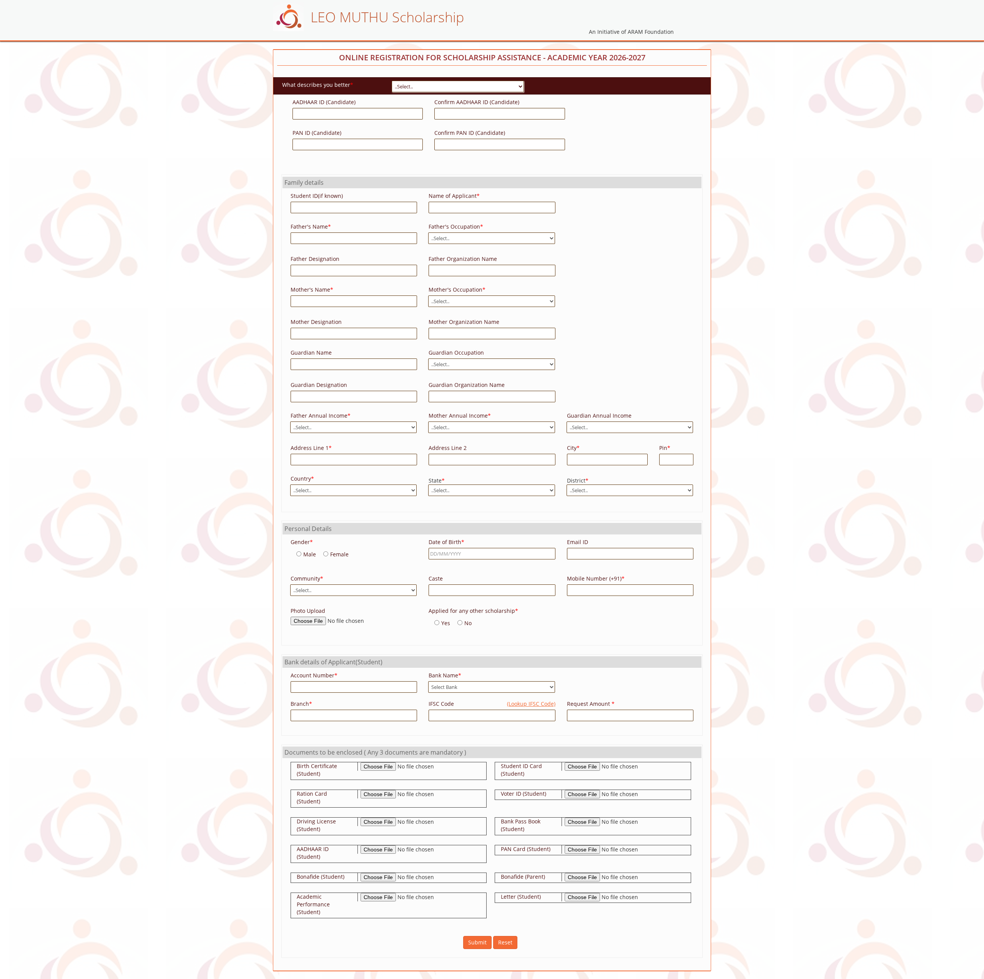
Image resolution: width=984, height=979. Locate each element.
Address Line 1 (311, 447)
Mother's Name (312, 289)
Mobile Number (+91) (596, 578)
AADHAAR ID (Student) (313, 852)
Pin (664, 447)
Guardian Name (311, 352)
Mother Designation (316, 321)
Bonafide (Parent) (523, 876)
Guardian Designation (319, 384)
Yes (445, 623)
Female (339, 554)
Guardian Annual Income (599, 415)
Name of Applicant (454, 195)
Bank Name (445, 675)
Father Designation (315, 258)
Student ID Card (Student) (521, 769)
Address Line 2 (448, 447)
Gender (302, 542)
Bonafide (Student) (320, 876)
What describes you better (317, 84)
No (468, 623)
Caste (436, 578)
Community (307, 578)
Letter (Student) (521, 896)
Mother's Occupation (457, 289)
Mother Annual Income (460, 415)
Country (302, 478)
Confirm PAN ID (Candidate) (469, 132)
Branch (301, 703)
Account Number (314, 675)
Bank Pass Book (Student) (520, 825)
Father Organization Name (463, 258)
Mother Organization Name (464, 321)
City (573, 447)
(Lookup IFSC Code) (531, 703)
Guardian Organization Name (467, 384)
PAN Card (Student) (525, 849)
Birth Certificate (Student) (317, 769)
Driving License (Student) (316, 825)
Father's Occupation (456, 226)
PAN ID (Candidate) (317, 132)
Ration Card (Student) (312, 797)
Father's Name (311, 226)
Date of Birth (446, 542)
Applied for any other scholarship (473, 610)
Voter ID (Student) (523, 793)
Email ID (577, 542)
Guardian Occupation (456, 352)
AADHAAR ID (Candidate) (324, 102)
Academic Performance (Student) (313, 904)
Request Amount (591, 703)
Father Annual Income (321, 415)
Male (309, 554)
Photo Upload (308, 610)
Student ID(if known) (317, 195)
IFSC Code (492, 703)
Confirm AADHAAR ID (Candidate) (476, 102)
